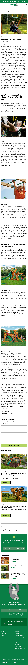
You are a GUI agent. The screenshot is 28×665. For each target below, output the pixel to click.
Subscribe (19, 548)
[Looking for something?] (2, 8)
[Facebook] (2, 530)
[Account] (23, 5)
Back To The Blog (6, 11)
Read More (6, 482)
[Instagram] (5, 530)
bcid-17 (2, 411)
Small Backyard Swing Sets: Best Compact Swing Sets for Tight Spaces (13, 474)
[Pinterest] (15, 530)
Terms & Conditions (13, 661)
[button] (2, 5)
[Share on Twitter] (9, 413)
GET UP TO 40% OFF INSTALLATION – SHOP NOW (14, 1)
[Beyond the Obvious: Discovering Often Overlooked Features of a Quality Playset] (5, 576)
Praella (14, 662)
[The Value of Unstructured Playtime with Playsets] (5, 560)
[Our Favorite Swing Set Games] (5, 568)
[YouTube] (8, 530)
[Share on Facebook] (7, 413)
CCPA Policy (20, 661)
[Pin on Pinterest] (12, 413)
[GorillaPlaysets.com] (14, 4)
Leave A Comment (14, 445)
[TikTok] (12, 530)
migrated (7, 411)
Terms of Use (5, 661)
